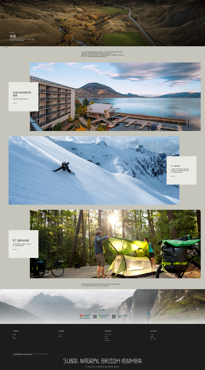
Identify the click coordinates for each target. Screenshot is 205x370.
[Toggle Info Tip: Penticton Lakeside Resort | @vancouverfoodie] (199, 129)
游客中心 (100, 284)
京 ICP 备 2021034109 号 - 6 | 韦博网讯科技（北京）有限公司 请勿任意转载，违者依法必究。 (102, 366)
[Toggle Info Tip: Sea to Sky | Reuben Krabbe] (10, 203)
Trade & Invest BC (108, 334)
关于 (13, 336)
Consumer (60, 336)
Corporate (60, 334)
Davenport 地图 (84, 285)
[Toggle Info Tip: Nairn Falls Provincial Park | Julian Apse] (199, 276)
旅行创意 (152, 334)
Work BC (106, 336)
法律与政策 (15, 338)
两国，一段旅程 (153, 338)
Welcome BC (107, 338)
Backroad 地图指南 (104, 285)
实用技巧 (152, 336)
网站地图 (14, 334)
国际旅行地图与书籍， (93, 285)
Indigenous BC (107, 340)
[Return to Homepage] (4, 47)
